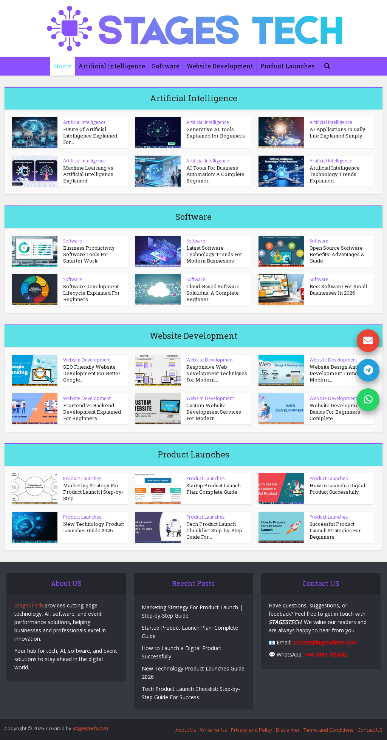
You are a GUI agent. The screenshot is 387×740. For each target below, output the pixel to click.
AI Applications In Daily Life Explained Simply (337, 132)
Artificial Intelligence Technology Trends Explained (335, 174)
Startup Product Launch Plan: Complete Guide (213, 488)
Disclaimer (288, 729)
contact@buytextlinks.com (325, 642)
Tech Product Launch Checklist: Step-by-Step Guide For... (214, 530)
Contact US (370, 729)
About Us (185, 729)
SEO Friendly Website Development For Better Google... (92, 373)
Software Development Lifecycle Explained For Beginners (91, 293)
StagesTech (28, 605)
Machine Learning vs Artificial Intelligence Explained (88, 174)
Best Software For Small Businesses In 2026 (338, 289)
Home (62, 66)
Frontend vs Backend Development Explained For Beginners (92, 412)
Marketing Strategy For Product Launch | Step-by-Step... (93, 492)
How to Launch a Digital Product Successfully (337, 488)
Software (166, 66)
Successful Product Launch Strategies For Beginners (335, 530)
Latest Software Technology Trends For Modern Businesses (214, 254)
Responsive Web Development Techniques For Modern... (216, 373)
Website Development (219, 66)
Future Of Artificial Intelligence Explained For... (90, 135)
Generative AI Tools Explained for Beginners (215, 132)
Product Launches (287, 66)
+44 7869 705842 (325, 654)
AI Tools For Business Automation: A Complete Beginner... (215, 174)
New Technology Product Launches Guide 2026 (93, 527)
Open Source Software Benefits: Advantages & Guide (337, 254)
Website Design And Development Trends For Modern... (340, 373)
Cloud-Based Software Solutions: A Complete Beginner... (213, 293)
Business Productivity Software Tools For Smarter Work (89, 254)
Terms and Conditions (328, 729)
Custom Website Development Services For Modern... (213, 412)
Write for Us (213, 729)
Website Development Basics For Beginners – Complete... (337, 412)
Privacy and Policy (251, 729)
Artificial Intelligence (111, 66)
